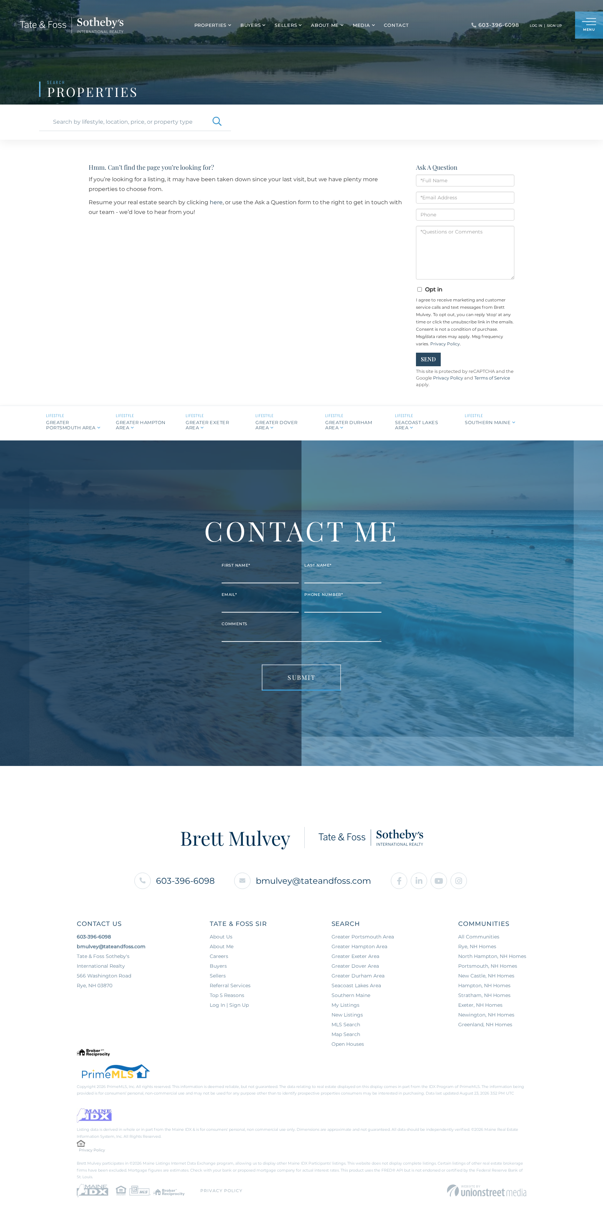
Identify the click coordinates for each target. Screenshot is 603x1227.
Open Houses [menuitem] (348, 1044)
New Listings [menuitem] (347, 1015)
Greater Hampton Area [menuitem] (359, 946)
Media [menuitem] (361, 25)
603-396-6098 (185, 881)
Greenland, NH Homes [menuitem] (485, 1024)
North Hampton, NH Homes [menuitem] (492, 956)
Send (428, 359)
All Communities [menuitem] (478, 937)
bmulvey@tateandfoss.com (313, 881)
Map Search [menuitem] (346, 1034)
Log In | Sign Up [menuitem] (229, 1005)
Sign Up (554, 25)
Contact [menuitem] (396, 25)
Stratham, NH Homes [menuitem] (484, 995)
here (216, 202)
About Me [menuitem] (325, 25)
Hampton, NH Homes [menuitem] (484, 985)
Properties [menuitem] (210, 25)
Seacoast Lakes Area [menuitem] (356, 985)
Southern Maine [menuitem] (351, 995)
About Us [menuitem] (221, 937)
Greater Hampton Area (141, 425)
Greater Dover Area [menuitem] (355, 966)
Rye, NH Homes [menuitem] (477, 946)
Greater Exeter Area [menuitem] (355, 956)
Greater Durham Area (348, 425)
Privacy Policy (445, 343)
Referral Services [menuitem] (230, 985)
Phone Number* (323, 594)
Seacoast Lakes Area (416, 425)
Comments (234, 623)
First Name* (236, 565)
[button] (217, 122)
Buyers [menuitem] (250, 25)
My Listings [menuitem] (345, 1005)
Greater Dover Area (276, 425)
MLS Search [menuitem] (346, 1024)
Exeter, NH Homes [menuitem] (480, 1005)
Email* (229, 594)
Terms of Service (492, 378)
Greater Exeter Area (207, 425)
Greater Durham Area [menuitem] (358, 976)
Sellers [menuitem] (286, 25)
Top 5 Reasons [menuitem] (227, 995)
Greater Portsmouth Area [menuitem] (363, 937)
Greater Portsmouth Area (71, 425)
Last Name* (318, 565)
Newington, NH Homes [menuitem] (486, 1015)
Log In (536, 25)
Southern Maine (488, 422)
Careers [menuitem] (219, 956)
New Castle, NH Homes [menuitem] (486, 976)
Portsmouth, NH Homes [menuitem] (487, 966)
